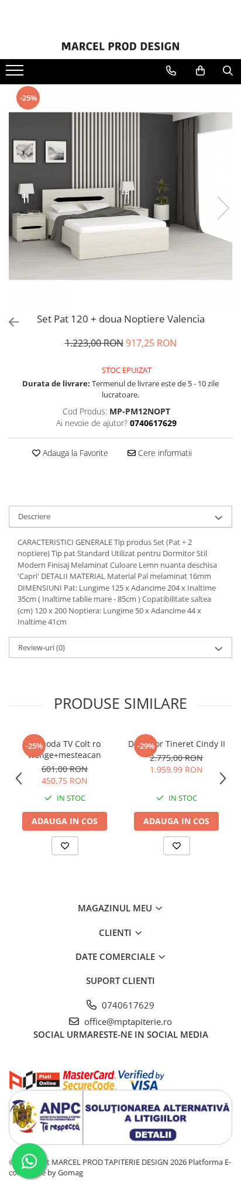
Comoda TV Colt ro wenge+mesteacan (64, 749)
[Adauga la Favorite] (64, 845)
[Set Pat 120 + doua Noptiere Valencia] (120, 196)
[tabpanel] (120, 196)
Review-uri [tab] (41, 647)
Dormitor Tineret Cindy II (176, 743)
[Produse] (16, 74)
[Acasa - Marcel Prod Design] (120, 46)
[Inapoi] (9, 322)
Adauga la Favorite (74, 452)
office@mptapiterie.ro (127, 1021)
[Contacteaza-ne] (171, 71)
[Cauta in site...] (228, 71)
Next (223, 208)
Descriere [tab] (34, 516)
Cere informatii (164, 452)
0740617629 (126, 1005)
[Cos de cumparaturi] (200, 71)
